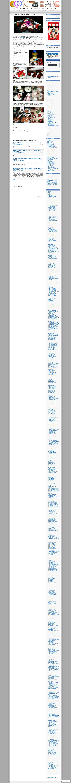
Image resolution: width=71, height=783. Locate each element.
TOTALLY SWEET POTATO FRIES (51, 244)
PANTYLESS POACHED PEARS (54, 737)
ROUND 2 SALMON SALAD (53, 537)
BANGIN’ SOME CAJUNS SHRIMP (51, 392)
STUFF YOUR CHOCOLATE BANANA (52, 751)
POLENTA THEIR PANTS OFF (53, 316)
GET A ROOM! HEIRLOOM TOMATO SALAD (52, 508)
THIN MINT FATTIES (52, 754)
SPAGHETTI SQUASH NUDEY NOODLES (52, 451)
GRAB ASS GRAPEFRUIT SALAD (51, 518)
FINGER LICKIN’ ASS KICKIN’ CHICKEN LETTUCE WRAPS (53, 675)
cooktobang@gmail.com (52, 48)
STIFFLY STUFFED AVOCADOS (54, 551)
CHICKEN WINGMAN (52, 289)
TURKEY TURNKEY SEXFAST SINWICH (51, 657)
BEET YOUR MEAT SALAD (53, 482)
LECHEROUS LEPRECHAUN (52, 183)
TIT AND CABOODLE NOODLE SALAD (52, 555)
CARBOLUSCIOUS (51, 195)
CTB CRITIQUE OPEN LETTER (53, 765)
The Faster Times (50, 123)
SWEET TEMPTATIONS (52, 705)
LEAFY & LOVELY (51, 470)
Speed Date (49, 118)
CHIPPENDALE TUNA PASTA (53, 199)
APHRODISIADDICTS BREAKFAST (52, 604)
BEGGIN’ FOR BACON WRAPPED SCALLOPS (52, 400)
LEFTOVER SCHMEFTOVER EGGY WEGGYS (53, 631)
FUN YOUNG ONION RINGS (53, 204)
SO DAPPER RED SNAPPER (53, 449)
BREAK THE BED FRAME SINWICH (51, 607)
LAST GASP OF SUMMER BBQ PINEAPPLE (52, 351)
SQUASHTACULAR (52, 547)
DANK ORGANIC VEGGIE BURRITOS (51, 672)
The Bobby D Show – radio (51, 122)
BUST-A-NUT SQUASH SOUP (53, 363)
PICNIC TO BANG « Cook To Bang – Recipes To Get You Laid (26, 142)
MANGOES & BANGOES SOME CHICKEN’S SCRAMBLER (53, 633)
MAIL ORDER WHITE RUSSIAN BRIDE (52, 577)
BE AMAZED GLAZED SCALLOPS (51, 396)
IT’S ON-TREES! (50, 389)
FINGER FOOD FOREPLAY (52, 269)
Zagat (48, 135)
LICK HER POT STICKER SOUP (54, 373)
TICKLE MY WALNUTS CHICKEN (51, 462)
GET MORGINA (51, 567)
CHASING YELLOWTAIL (53, 283)
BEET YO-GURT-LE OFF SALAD (54, 481)
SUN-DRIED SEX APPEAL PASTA (51, 239)
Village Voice (49, 131)
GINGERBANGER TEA (52, 568)
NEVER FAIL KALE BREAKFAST (54, 635)
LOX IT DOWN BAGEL (52, 632)
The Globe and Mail (50, 124)
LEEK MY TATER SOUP (53, 372)
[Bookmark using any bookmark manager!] (19, 124)
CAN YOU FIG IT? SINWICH (53, 669)
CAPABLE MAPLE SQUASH (53, 489)
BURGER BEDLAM (50, 143)
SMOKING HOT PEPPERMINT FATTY (51, 592)
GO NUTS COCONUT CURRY (53, 417)
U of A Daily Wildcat (50, 130)
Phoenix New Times (50, 112)
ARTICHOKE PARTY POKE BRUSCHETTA (51, 274)
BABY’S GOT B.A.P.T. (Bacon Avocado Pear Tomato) (53, 663)
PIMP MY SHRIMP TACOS (53, 435)
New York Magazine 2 (50, 107)
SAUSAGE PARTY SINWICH (53, 687)
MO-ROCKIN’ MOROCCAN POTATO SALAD (52, 221)
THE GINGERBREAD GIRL (51, 167)
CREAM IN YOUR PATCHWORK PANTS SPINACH (53, 499)
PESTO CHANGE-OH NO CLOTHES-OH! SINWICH (52, 685)
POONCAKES (51, 642)
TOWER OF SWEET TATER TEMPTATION (51, 246)
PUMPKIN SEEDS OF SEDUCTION (51, 321)
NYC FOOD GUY (50, 159)
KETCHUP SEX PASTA (52, 216)
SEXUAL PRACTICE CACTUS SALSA (51, 263)
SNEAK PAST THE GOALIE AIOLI (51, 266)
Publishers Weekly (50, 113)
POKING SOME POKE (52, 315)
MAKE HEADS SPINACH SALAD (54, 523)
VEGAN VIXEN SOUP (52, 386)
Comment (39, 196)
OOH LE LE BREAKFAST (53, 637)
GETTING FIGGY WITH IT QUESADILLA (52, 297)
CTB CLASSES (50, 764)
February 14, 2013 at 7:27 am (18, 170)
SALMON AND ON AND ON (53, 443)
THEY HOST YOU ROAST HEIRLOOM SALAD (52, 553)
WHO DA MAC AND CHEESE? (54, 248)
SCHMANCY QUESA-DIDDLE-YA (54, 324)
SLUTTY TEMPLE (52, 590)
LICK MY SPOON (50, 156)
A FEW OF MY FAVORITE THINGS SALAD (52, 472)
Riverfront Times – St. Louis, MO (52, 114)
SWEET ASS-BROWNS (52, 652)
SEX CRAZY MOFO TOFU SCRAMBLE (51, 648)
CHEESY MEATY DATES (53, 284)
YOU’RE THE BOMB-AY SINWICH (52, 704)
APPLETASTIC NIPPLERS (53, 271)
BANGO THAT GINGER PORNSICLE (51, 714)
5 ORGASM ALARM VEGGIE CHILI (51, 362)
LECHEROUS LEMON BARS (53, 729)
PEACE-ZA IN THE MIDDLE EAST (51, 313)
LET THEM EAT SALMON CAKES (51, 302)
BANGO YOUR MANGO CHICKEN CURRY (52, 394)
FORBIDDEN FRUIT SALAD (53, 503)
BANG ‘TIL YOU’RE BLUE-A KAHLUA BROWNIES (53, 710)
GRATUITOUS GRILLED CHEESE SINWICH (52, 679)
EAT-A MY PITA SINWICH (53, 673)
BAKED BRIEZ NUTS (52, 275)
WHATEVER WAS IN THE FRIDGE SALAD (52, 558)
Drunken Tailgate (50, 93)
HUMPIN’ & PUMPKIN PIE (53, 725)
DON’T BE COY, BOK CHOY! (53, 502)
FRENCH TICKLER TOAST (53, 622)
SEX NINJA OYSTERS (52, 325)
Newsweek (49, 109)
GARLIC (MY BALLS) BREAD (53, 205)
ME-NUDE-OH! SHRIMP (52, 352)
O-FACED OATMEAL (52, 636)
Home (12, 10)
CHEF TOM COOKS (50, 144)
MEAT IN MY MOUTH (50, 157)
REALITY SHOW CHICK (51, 162)
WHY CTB (17, 10)
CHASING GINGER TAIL (53, 566)
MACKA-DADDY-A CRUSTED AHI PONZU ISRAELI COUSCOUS (53, 424)
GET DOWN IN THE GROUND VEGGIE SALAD (53, 510)
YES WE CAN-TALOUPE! (53, 337)
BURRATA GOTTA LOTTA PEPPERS (51, 281)
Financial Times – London (51, 94)
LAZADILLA (51, 300)
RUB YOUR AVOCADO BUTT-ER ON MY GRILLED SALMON (53, 442)
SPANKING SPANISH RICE (53, 236)
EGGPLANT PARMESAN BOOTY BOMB (52, 409)
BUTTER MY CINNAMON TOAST (54, 612)
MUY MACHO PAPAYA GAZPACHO (51, 375)
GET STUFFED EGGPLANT (53, 416)
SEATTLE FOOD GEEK (51, 163)
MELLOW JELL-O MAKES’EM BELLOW (51, 579)
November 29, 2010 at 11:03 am (18, 160)
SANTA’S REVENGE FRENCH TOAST (51, 645)
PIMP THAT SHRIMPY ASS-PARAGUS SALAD (53, 529)
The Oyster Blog (50, 169)
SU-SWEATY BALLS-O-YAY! (53, 237)
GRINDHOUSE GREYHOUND (52, 182)
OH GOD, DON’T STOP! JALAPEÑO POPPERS (52, 310)
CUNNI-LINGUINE (52, 200)
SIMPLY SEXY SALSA (52, 264)
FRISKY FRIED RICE (52, 203)
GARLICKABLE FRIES (52, 208)
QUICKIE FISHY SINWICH (53, 686)
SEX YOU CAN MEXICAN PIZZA (54, 326)
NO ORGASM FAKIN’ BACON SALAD (52, 525)
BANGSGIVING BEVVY (53, 563)
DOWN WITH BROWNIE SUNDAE (51, 720)
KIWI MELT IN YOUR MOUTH (53, 682)
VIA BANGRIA (51, 596)
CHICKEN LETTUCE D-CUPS (53, 285)
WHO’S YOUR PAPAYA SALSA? (54, 268)
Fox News (49, 97)
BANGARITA (51, 562)
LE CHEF (38, 10)
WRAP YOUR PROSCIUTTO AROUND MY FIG (53, 336)
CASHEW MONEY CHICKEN (53, 402)
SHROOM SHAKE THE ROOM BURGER (52, 690)
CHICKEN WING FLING (52, 288)
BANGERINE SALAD (52, 478)
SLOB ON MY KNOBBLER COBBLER (52, 747)
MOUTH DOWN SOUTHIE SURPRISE (51, 732)
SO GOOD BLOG (50, 165)
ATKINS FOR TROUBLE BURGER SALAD (52, 477)
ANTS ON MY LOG (52, 706)
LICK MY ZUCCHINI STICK (53, 303)
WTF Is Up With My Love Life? (52, 134)
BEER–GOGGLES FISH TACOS (54, 398)
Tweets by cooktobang (49, 73)
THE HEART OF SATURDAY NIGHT (53, 168)
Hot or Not (49, 99)
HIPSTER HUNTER (50, 154)
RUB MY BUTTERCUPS (53, 744)
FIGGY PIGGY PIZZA (52, 294)
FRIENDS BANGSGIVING (52, 767)
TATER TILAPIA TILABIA (53, 458)
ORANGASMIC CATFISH (53, 432)
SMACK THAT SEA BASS (53, 448)
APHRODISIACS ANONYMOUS (53, 758)
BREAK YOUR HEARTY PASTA (54, 198)
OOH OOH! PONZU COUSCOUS (54, 222)
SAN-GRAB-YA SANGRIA (53, 589)
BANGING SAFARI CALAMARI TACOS (51, 339)
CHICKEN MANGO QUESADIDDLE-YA (51, 287)
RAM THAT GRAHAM (52, 742)
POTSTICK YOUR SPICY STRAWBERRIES (52, 319)
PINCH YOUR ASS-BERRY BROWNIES (51, 739)
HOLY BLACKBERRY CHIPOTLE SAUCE (52, 255)
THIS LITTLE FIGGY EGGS (53, 655)
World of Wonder (50, 133)
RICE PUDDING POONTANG (53, 743)
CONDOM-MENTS (51, 250)
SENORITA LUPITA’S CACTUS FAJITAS (52, 445)
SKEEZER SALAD (52, 543)
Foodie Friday (49, 95)
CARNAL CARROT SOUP (53, 366)
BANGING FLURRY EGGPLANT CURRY (51, 391)
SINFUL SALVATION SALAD (53, 471)
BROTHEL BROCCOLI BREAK (54, 488)
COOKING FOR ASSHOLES (52, 146)
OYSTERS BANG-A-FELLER (53, 311)
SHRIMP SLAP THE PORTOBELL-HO (51, 446)
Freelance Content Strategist (52, 153)
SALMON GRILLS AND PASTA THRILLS (52, 355)
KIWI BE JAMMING (52, 260)
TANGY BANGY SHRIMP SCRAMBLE (51, 654)
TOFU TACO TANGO (52, 463)
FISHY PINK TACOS (52, 410)
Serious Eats (49, 115)
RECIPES (24, 10)
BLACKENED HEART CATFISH (54, 401)
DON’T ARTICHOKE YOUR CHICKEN (51, 501)
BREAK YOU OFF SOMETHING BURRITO (52, 609)
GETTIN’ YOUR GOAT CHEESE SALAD (52, 512)
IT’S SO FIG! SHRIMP (52, 423)
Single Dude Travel (50, 164)
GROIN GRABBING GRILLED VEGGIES (51, 348)
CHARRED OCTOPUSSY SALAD (54, 490)
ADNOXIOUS (49, 142)
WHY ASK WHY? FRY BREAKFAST (51, 659)
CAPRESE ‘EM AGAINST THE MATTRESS (52, 671)
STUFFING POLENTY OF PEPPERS (52, 456)
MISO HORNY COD (52, 426)
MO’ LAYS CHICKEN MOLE (53, 427)
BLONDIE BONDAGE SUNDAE (54, 715)
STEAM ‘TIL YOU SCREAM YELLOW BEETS (53, 550)
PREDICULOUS (50, 161)
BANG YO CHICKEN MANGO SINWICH (51, 665)
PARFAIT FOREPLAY (52, 638)
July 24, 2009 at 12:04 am (17, 144)
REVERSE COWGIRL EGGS (53, 643)
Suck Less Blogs (50, 119)
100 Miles (49, 140)
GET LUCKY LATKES (52, 209)
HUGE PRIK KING (52, 420)
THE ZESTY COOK (50, 170)
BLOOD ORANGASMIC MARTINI (54, 564)
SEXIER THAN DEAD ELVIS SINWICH (52, 688)
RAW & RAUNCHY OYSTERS (53, 322)
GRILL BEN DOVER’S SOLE (53, 344)
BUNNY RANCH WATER (53, 565)
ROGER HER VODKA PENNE (53, 233)
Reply (14, 147)
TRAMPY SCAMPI (52, 464)
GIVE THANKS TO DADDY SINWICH (51, 678)
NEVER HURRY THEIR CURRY (54, 429)
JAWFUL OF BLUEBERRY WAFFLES (52, 627)
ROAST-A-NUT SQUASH (53, 230)
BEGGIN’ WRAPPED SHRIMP (53, 278)
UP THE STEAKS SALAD (53, 556)
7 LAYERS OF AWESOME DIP (54, 270)
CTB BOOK (44, 10)
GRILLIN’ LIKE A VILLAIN (52, 338)
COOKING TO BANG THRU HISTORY (51, 762)
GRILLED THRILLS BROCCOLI (54, 346)
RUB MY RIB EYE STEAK (53, 440)
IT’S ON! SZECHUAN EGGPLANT (52, 422)
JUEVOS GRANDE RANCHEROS (51, 629)
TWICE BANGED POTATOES (53, 247)
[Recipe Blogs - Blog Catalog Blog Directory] (51, 777)
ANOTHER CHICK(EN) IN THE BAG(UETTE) (52, 662)
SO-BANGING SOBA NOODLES (54, 235)
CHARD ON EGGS (52, 613)
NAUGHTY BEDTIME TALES (52, 158)
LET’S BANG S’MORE (52, 730)
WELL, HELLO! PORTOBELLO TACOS (52, 465)
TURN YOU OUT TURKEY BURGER (51, 359)
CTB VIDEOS (52, 10)
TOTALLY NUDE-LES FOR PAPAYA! (52, 242)
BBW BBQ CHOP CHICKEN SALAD (51, 480)
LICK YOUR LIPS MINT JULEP (54, 575)
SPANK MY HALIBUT (52, 356)
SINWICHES (50, 660)
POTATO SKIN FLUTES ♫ (53, 318)
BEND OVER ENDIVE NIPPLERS (51, 280)
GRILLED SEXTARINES (53, 345)
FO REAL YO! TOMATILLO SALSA (51, 252)
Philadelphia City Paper (51, 111)
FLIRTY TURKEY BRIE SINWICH (54, 676)
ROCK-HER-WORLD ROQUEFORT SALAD (51, 536)
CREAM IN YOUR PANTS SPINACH (51, 498)
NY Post (48, 110)
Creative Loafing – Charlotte (52, 88)
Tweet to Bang (50, 71)
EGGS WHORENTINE (52, 619)
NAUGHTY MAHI (51, 428)
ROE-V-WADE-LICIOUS (52, 588)
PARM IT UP (49, 160)
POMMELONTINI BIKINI (53, 586)
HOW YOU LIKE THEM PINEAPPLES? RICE (52, 211)
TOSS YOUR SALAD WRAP (53, 697)
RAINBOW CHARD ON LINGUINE (51, 227)
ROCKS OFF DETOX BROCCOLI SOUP (52, 381)
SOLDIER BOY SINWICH (53, 695)
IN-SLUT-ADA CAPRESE (53, 521)
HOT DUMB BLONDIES (52, 724)
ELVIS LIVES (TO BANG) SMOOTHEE (51, 621)
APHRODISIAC (22, 37)
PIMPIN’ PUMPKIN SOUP (53, 377)
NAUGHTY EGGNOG (52, 582)
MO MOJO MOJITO (52, 581)
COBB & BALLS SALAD (53, 496)
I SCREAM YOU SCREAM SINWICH (51, 726)
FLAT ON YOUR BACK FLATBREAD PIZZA (52, 295)
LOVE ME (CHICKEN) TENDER (54, 304)
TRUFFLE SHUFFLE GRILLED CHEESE (51, 698)
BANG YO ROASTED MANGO (54, 711)
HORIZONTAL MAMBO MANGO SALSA (52, 257)
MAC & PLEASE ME (52, 219)
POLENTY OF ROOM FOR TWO (54, 317)
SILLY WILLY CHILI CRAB (53, 447)
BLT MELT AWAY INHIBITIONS (54, 668)
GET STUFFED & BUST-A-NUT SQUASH (52, 415)
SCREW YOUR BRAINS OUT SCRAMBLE (52, 646)
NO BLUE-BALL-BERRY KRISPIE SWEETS (52, 735)
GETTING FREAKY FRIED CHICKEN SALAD (52, 514)
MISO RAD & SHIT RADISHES (54, 524)
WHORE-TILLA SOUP (52, 388)
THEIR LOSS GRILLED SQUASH (51, 358)
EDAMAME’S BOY (52, 292)
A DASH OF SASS (50, 141)
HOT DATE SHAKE (52, 723)
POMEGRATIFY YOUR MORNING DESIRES (52, 641)
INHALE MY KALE (52, 522)
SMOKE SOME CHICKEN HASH (54, 650)
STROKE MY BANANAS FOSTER (51, 749)
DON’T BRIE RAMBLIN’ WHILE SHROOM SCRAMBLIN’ (53, 614)
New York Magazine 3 (50, 108)
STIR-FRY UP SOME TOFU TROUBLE (52, 454)
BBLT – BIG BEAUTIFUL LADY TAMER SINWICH (53, 667)
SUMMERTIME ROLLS (52, 327)
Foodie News (49, 96)
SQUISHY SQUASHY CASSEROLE (52, 548)
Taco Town (49, 120)
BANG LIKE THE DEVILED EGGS (51, 277)
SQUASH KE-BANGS (52, 452)
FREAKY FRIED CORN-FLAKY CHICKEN (52, 413)
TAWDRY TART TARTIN (52, 753)
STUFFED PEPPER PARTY (53, 455)
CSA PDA (49, 763)
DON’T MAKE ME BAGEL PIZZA (54, 291)
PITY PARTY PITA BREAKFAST (54, 639)
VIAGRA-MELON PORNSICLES (54, 755)
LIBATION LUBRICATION (52, 561)
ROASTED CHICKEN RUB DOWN (52, 439)
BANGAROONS (51, 712)
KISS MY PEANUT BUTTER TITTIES (51, 728)
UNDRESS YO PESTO (52, 267)
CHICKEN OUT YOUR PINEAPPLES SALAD (52, 495)
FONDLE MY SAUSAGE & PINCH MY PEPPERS (52, 412)
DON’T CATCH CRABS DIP (53, 290)
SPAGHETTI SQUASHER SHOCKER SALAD (52, 546)
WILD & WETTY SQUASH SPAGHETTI (51, 467)
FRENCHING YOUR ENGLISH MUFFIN (51, 624)
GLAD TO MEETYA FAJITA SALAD (51, 515)
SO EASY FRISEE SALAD (53, 544)
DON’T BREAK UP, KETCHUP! (54, 251)
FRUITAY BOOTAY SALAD (53, 507)
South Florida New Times (51, 117)
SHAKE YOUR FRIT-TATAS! (53, 649)
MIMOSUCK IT (51, 580)
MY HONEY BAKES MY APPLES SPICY (52, 734)
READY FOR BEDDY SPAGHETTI (51, 229)
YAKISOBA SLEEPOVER (53, 249)
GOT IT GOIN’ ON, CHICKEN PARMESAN (51, 419)
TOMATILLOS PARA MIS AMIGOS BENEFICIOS (52, 330)
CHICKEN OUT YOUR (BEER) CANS (52, 341)
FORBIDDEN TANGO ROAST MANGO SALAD (53, 505)
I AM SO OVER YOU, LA (51, 155)
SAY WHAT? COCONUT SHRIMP (54, 323)
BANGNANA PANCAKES (53, 605)
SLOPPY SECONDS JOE (53, 691)
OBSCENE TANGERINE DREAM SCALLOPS (52, 431)
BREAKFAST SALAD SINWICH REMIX (52, 611)
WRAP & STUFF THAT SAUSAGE (51, 333)
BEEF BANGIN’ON (52, 397)
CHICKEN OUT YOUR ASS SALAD (52, 493)
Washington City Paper (51, 132)
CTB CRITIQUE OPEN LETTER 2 (53, 766)
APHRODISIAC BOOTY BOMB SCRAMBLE (52, 602)
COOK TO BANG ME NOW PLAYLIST (51, 760)
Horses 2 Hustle (50, 98)
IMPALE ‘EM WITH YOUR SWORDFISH (51, 349)
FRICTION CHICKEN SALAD (53, 506)
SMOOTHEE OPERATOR (53, 593)
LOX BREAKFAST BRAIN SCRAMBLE (51, 600)
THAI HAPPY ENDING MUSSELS (51, 460)
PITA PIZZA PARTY (52, 314)
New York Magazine (50, 106)
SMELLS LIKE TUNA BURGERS (54, 692)
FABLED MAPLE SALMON (53, 343)
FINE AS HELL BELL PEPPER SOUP (52, 369)
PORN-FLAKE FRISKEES (53, 741)
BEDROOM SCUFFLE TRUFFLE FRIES (52, 197)
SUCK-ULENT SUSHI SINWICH (54, 696)
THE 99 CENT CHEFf (50, 166)
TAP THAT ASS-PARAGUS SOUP (51, 385)
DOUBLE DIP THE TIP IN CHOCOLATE (52, 718)
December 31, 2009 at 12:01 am (18, 152)
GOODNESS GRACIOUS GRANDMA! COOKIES (52, 722)
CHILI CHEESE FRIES (51, 145)
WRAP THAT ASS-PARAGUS (53, 334)
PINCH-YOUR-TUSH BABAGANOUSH (51, 261)
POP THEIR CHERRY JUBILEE (54, 740)
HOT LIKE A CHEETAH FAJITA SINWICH (52, 681)
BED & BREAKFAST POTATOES (54, 606)
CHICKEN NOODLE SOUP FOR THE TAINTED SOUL (53, 367)
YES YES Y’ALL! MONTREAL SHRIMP (51, 469)
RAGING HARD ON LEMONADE (54, 587)
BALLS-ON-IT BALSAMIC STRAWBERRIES (52, 708)
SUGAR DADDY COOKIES (53, 752)
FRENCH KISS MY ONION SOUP (51, 371)
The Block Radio (50, 121)
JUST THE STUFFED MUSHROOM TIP (52, 299)
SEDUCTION (31, 10)
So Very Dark (49, 116)
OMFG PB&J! (51, 683)
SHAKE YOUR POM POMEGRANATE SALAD (52, 542)
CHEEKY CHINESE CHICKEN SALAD (51, 491)
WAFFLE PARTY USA (52, 756)
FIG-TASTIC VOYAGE (52, 293)
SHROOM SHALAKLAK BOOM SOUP (52, 382)
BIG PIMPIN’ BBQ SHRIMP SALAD (51, 483)
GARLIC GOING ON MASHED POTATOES (51, 207)
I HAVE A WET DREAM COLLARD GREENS (52, 520)
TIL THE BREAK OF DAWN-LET (54, 656)
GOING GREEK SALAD (53, 516)
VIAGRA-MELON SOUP (53, 387)
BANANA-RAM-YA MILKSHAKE (54, 709)
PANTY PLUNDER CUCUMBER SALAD (51, 527)
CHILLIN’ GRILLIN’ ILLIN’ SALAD (54, 342)
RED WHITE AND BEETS (53, 353)
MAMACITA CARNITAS (52, 425)
